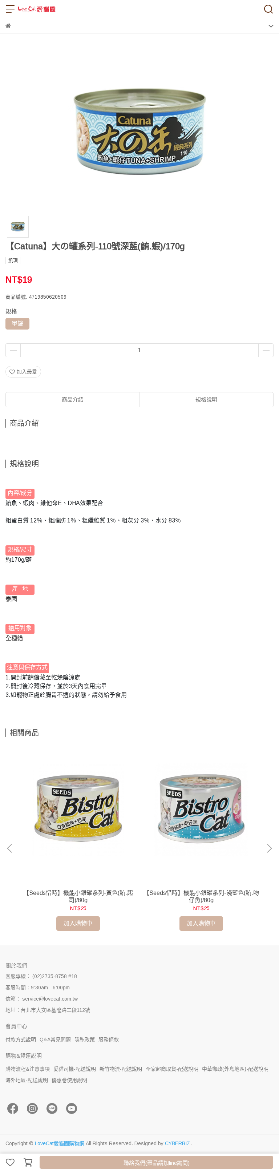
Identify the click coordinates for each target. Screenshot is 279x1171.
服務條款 (108, 1039)
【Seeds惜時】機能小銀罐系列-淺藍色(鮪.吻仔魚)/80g (201, 896)
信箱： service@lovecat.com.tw (41, 999)
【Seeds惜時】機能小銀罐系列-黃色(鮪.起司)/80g (78, 896)
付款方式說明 (20, 1039)
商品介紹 (73, 399)
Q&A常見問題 (55, 1039)
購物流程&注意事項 (27, 1069)
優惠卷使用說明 (69, 1080)
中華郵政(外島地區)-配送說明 (235, 1069)
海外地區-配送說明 (26, 1080)
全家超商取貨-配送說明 (172, 1069)
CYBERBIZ (177, 1143)
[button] (269, 848)
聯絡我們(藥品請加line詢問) (157, 1163)
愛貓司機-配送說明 (74, 1069)
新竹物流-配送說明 (121, 1069)
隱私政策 (84, 1039)
